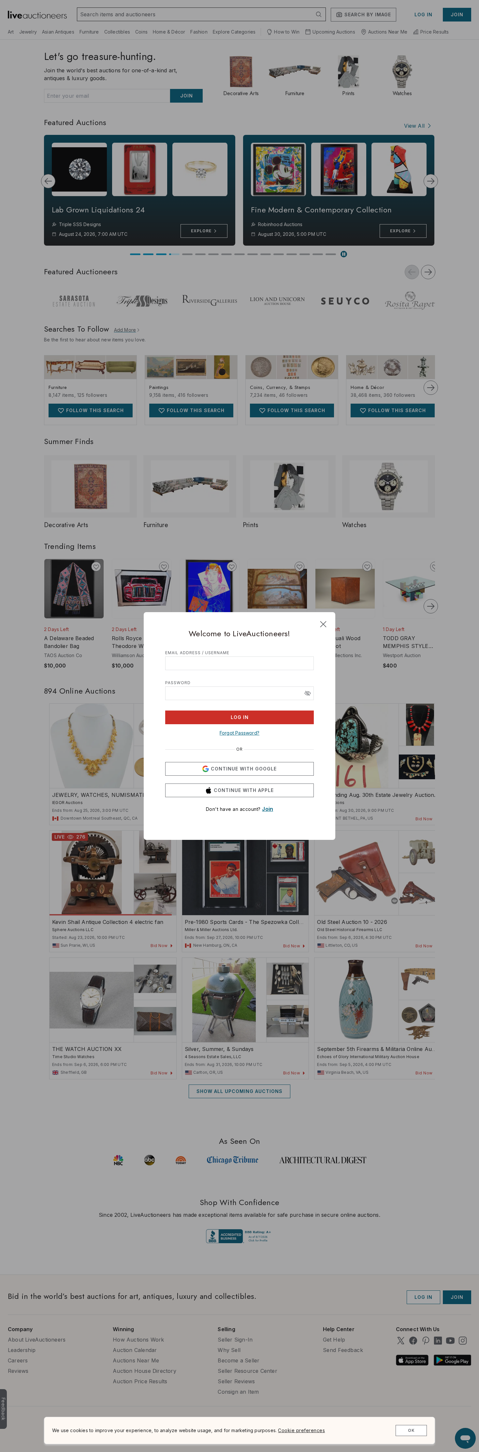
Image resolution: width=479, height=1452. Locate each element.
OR (239, 749)
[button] (307, 693)
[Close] (323, 624)
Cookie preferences (301, 1430)
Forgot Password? (239, 733)
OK (411, 1430)
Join (267, 809)
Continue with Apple (244, 790)
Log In (240, 717)
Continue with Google (244, 768)
